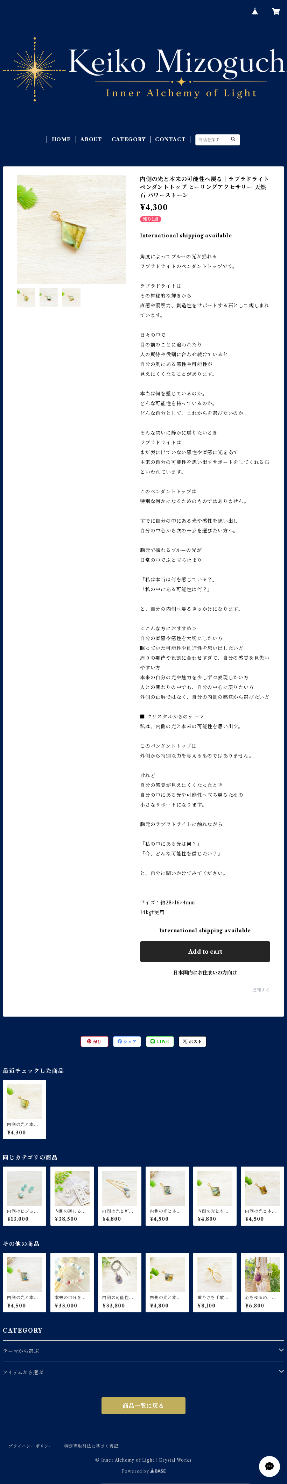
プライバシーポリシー (30, 1446)
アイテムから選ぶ (23, 1372)
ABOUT (91, 139)
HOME (61, 139)
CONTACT (170, 139)
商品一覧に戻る (143, 1405)
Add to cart (205, 951)
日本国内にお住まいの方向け (205, 972)
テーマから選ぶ (21, 1351)
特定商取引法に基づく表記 (91, 1446)
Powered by (135, 1471)
